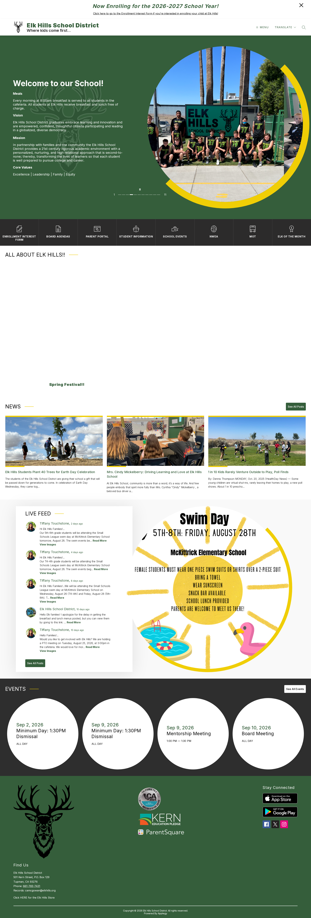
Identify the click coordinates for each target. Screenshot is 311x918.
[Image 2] (124, 195)
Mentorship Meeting (190, 734)
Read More (100, 540)
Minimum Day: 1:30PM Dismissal (41, 734)
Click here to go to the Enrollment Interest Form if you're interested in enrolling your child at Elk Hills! (155, 13)
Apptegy (162, 913)
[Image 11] (159, 195)
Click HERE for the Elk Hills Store (34, 897)
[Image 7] (143, 195)
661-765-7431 (31, 886)
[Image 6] (139, 195)
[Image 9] (151, 195)
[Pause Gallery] (140, 190)
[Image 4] (132, 195)
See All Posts (296, 406)
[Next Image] (171, 195)
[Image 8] (147, 195)
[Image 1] (120, 195)
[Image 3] (128, 195)
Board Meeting (259, 734)
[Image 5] (136, 195)
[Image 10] (155, 195)
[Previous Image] (108, 195)
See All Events (295, 689)
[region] (153, 326)
